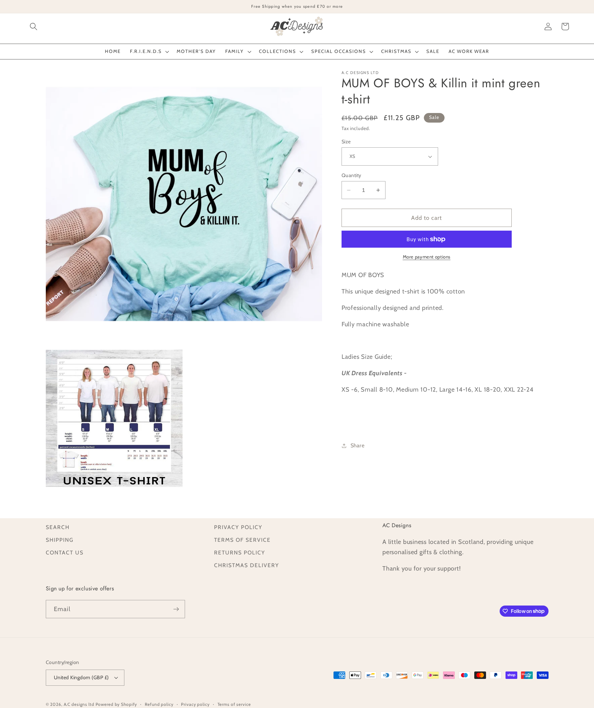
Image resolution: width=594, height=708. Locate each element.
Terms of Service (242, 539)
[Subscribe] (176, 609)
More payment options (427, 257)
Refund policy (159, 704)
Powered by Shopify (116, 704)
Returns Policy (239, 552)
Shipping (60, 539)
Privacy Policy (238, 527)
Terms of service (234, 704)
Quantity (351, 175)
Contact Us (65, 552)
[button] (33, 26)
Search (58, 527)
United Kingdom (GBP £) (81, 677)
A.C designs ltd (79, 704)
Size (346, 141)
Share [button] (358, 445)
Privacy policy (195, 704)
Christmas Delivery (246, 565)
